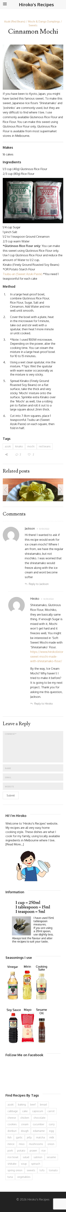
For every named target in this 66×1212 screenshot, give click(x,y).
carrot (51, 1111)
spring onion (15, 1170)
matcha (40, 1137)
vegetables (23, 1176)
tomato (53, 1170)
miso (22, 1144)
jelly (29, 1137)
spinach (35, 1163)
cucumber (38, 1124)
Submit (11, 795)
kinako (19, 446)
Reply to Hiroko (43, 703)
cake (25, 1111)
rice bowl (13, 1157)
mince (11, 1144)
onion (50, 1144)
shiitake (12, 1163)
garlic (19, 1137)
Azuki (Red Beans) (14, 21)
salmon (38, 1157)
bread (43, 1104)
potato (21, 1150)
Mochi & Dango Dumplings (44, 21)
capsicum (37, 1111)
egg (51, 1130)
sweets (31, 1170)
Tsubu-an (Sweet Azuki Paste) (22, 274)
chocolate (39, 1117)
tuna (10, 1176)
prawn (33, 1150)
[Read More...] (15, 844)
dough (25, 1130)
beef (33, 1104)
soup (24, 1163)
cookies (12, 1124)
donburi (12, 1130)
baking (22, 1104)
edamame (39, 1130)
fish (10, 1137)
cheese (12, 1117)
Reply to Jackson (39, 583)
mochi (30, 446)
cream (24, 1124)
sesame (51, 1157)
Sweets (33, 25)
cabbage (13, 1111)
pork (10, 1150)
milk (51, 1137)
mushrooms (36, 1144)
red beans (45, 446)
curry (52, 1124)
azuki (8, 446)
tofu (42, 1170)
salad (26, 1157)
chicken (24, 1117)
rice (43, 1150)
